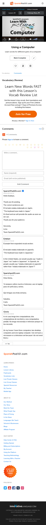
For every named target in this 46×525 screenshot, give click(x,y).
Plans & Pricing (9, 414)
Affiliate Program (9, 429)
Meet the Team (9, 408)
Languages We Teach (11, 420)
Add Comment (23, 184)
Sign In (10, 139)
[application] (23, 29)
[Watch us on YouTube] (9, 488)
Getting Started (9, 443)
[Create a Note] (23, 66)
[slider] (35, 39)
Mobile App (7, 391)
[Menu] (3, 3)
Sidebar (34, 13)
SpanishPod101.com (29, 512)
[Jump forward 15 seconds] (16, 39)
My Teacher (8, 388)
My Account (7, 449)
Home (6, 367)
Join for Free (23, 114)
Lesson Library (6, 9)
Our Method (8, 402)
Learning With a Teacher (12, 458)
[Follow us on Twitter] (5, 488)
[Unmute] (30, 39)
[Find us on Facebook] (14, 488)
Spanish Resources (10, 385)
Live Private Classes (10, 379)
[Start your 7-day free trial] (10, 471)
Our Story (7, 405)
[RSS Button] (3, 134)
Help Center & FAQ (10, 440)
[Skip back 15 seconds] (4, 39)
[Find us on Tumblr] (18, 488)
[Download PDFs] (30, 66)
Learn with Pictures (18, 9)
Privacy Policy (18, 515)
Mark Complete (20, 58)
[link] (4, 13)
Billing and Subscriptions (12, 446)
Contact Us (7, 461)
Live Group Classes (10, 382)
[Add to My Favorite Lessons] (15, 66)
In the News (8, 417)
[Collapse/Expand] (23, 129)
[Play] (10, 39)
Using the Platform (10, 452)
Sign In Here (30, 121)
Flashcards (7, 373)
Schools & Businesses (11, 423)
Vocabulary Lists (9, 376)
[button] (42, 3)
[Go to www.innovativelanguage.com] (23, 505)
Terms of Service (27, 521)
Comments (18, 73)
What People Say (9, 411)
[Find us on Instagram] (22, 488)
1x (23, 39)
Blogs (5, 426)
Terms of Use (28, 515)
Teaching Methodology (11, 455)
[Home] (21, 5)
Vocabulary (6, 73)
